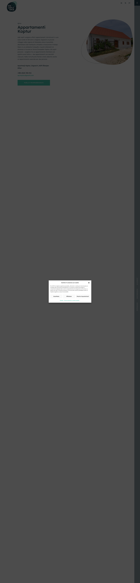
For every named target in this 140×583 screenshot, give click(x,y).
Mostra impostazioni (83, 296)
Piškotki (61, 300)
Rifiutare (69, 296)
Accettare (56, 296)
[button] (89, 282)
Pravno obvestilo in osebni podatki (71, 300)
